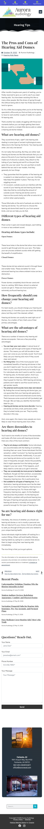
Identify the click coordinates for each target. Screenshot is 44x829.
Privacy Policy (18, 819)
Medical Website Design (18, 822)
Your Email (6, 652)
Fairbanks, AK (22, 757)
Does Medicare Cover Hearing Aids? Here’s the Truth (21, 620)
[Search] (35, 806)
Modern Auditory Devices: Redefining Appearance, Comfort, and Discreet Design (19, 596)
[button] (40, 11)
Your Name (6, 642)
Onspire (31, 822)
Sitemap (28, 819)
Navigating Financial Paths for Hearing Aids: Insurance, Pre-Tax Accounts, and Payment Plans (20, 608)
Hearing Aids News (10, 55)
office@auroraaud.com (22, 767)
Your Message (7, 671)
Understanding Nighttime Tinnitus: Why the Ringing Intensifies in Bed (20, 585)
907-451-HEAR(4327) (22, 765)
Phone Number (7, 661)
